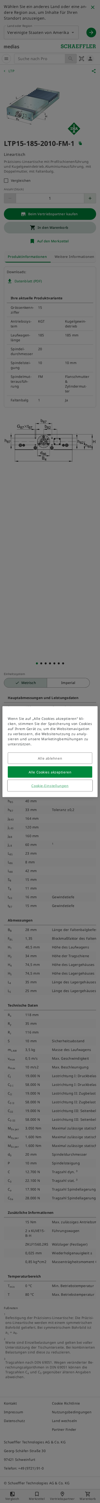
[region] (49, 751)
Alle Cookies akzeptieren (50, 772)
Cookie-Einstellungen (49, 785)
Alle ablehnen (50, 758)
